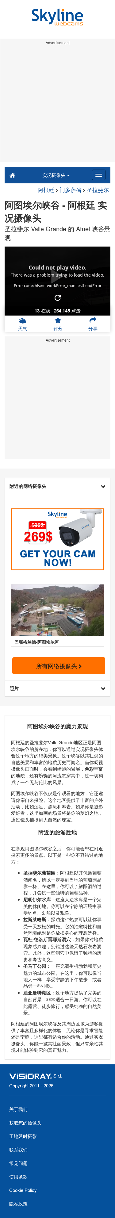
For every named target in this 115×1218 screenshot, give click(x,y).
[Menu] (98, 175)
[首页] (12, 174)
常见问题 (18, 1163)
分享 (93, 328)
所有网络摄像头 (57, 665)
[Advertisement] (57, 104)
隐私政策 (18, 1203)
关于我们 (18, 1109)
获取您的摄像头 (25, 1122)
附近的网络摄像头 (28, 486)
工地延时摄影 (23, 1136)
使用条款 (18, 1176)
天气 (22, 328)
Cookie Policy (23, 1190)
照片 (14, 688)
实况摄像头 (54, 175)
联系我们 (18, 1149)
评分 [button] (58, 328)
